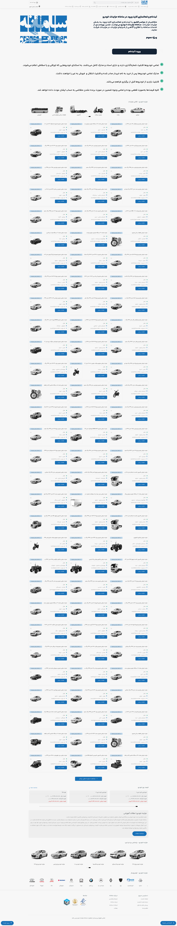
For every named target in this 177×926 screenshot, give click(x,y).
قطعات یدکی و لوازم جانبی (59, 115)
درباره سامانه (112, 6)
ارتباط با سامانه (68, 6)
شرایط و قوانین (121, 6)
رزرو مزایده (76, 6)
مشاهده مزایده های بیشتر (87, 779)
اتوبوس (39, 115)
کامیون (79, 115)
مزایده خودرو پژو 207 (39, 864)
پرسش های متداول (142, 905)
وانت (118, 115)
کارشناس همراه (85, 6)
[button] (90, 116)
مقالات (116, 908)
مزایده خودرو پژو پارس (59, 864)
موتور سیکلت (98, 115)
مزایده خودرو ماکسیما (98, 864)
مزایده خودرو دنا (78, 864)
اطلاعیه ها (93, 6)
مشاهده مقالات (139, 834)
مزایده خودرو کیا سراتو (118, 864)
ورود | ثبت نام (32, 2)
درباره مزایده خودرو (102, 6)
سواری (137, 115)
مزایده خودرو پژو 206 (137, 864)
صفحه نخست (143, 6)
